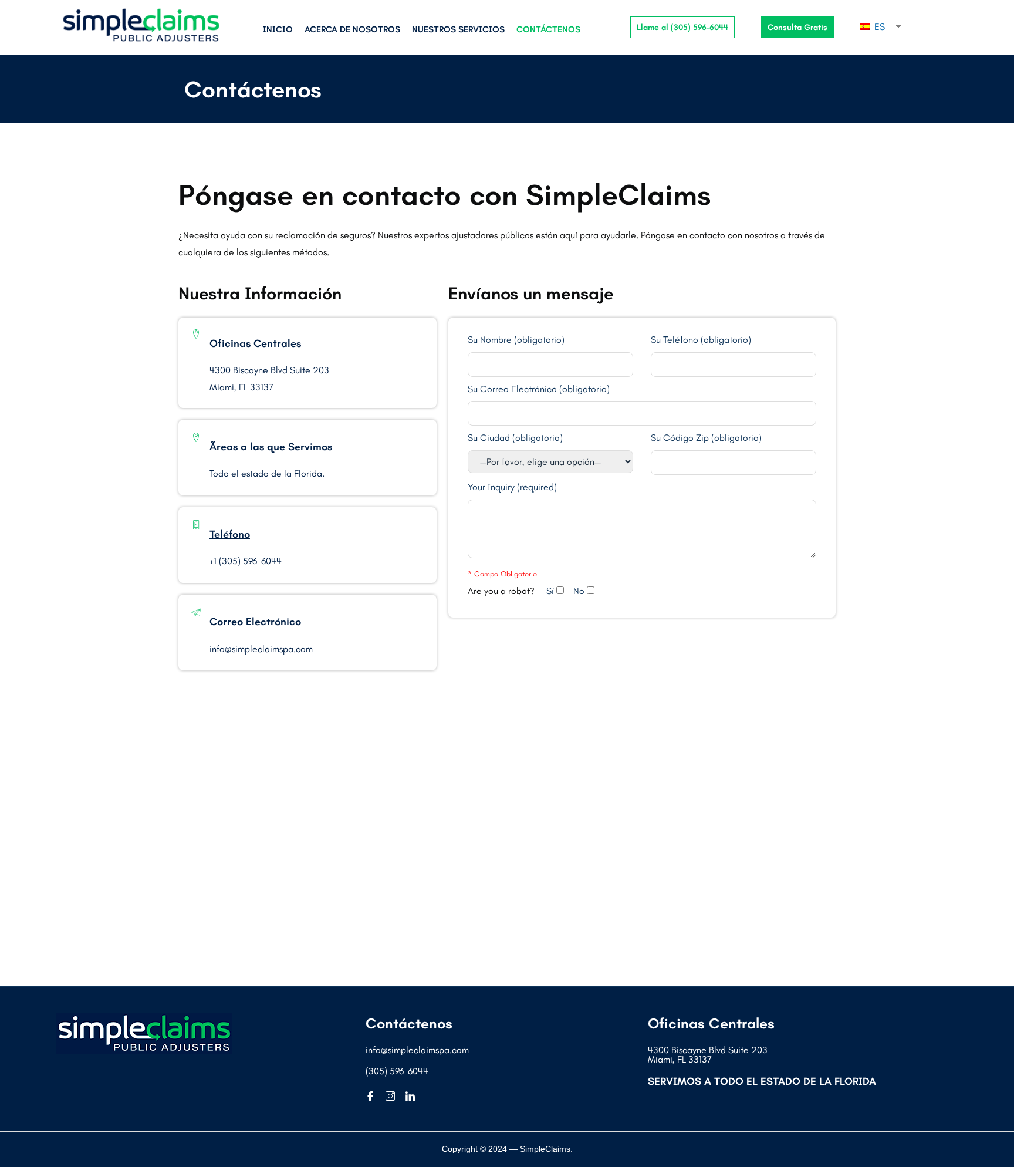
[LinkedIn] (414, 1096)
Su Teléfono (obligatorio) (701, 340)
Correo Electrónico (255, 621)
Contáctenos (548, 29)
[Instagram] (394, 1096)
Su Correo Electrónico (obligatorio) (539, 389)
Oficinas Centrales (255, 343)
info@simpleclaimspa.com (417, 1049)
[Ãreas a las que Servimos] (196, 437)
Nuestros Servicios (458, 29)
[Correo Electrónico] (196, 612)
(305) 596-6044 (397, 1071)
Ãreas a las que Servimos (270, 446)
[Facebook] (374, 1096)
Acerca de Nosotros (352, 29)
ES (878, 26)
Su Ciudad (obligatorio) (515, 438)
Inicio (278, 29)
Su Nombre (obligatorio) (516, 340)
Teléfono (229, 534)
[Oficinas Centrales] (196, 334)
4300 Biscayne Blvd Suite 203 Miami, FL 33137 (708, 1054)
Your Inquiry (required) (512, 487)
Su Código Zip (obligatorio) (706, 438)
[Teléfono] (196, 524)
